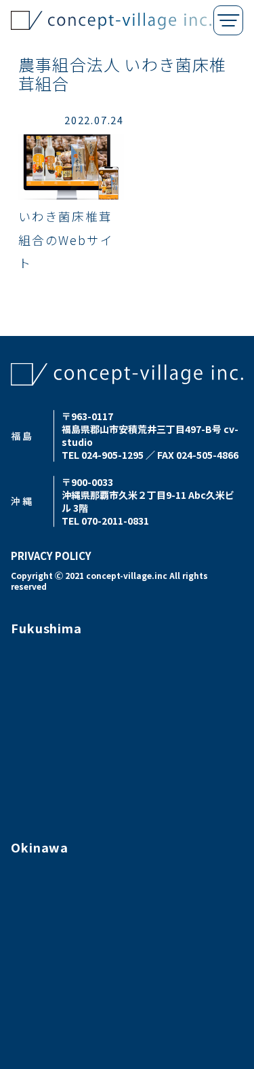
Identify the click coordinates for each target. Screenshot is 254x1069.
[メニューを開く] (228, 20)
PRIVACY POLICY (51, 555)
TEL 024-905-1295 (103, 455)
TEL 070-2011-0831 (105, 520)
